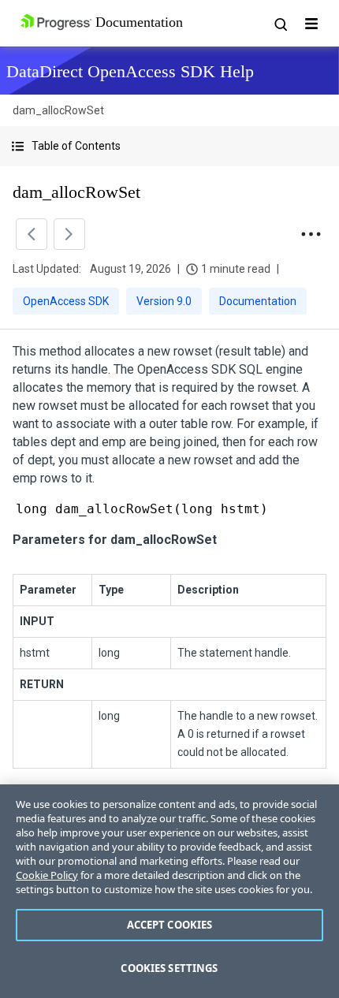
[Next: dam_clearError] (69, 234)
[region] (169, 891)
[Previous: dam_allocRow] (31, 234)
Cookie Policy (47, 875)
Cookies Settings (169, 968)
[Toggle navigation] (311, 23)
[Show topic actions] (310, 234)
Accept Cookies (170, 925)
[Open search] (280, 23)
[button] (169, 146)
